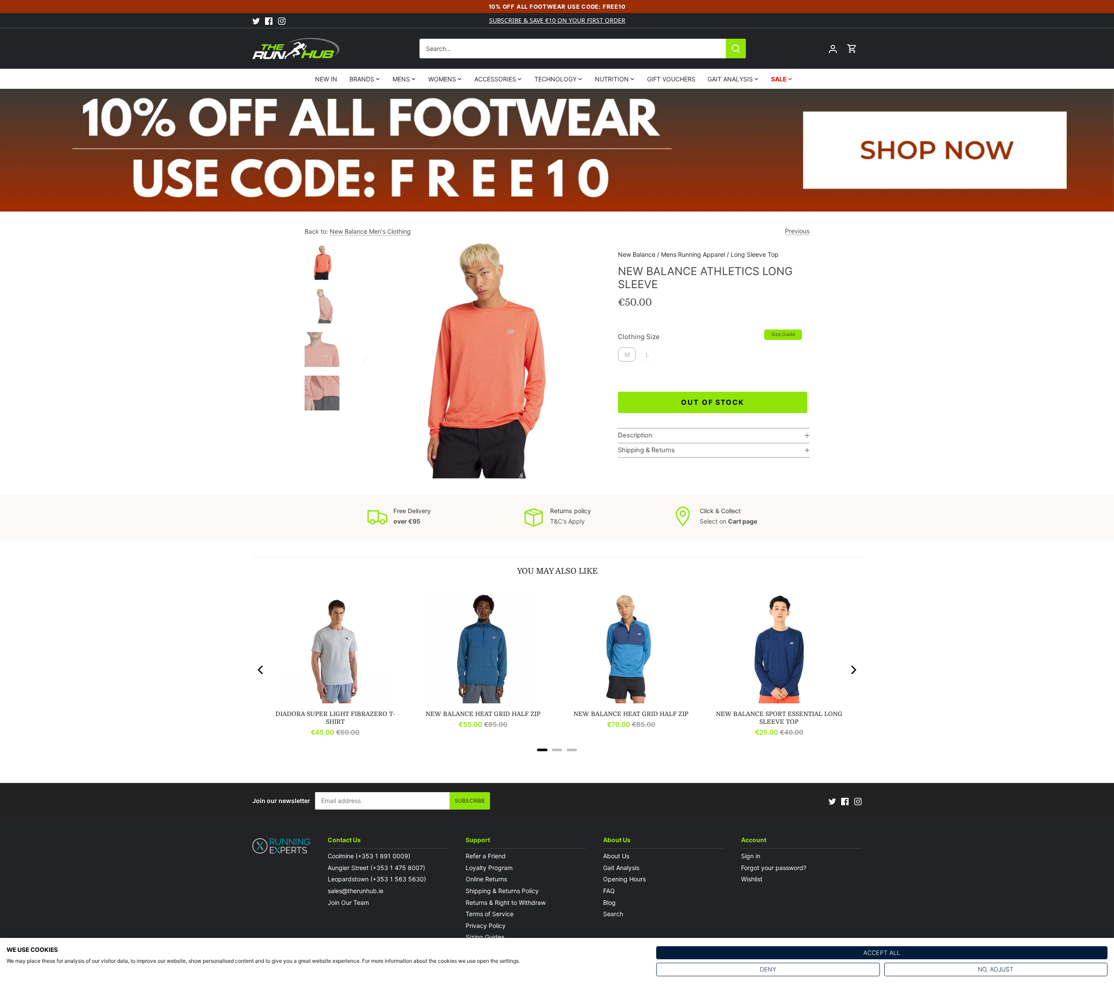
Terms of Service (489, 913)
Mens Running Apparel (693, 254)
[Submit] (736, 48)
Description (635, 435)
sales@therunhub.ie (356, 890)
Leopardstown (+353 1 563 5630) (377, 879)
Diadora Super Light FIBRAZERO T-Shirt (335, 717)
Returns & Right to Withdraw (506, 902)
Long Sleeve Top (754, 254)
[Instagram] (281, 20)
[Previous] (377, 360)
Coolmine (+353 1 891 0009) (369, 856)
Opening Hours (624, 879)
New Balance (636, 254)
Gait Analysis (621, 867)
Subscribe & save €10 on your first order (557, 20)
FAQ (609, 890)
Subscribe (470, 800)
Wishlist (751, 879)
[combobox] (572, 48)
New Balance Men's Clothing (370, 231)
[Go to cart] (852, 48)
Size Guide (783, 334)
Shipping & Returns (646, 450)
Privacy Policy (486, 925)
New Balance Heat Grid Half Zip (483, 713)
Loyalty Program (489, 867)
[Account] (832, 48)
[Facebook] (268, 20)
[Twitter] (256, 20)
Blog (609, 902)
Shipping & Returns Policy (502, 890)
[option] (482, 360)
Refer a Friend (486, 856)
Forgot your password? (773, 867)
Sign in (750, 856)
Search (613, 913)
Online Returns (486, 879)
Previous (797, 231)
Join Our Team (348, 902)
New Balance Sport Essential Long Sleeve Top (779, 717)
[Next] (587, 360)
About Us (616, 856)
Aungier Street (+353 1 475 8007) (376, 867)
